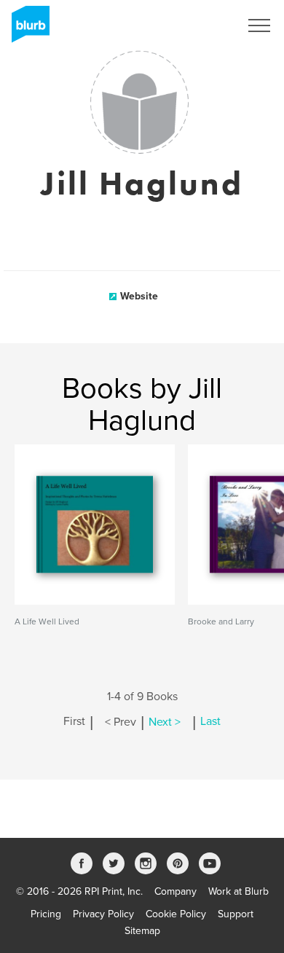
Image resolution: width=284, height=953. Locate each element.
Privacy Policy (103, 914)
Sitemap (142, 931)
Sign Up (202, 25)
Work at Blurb (238, 891)
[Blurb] (26, 29)
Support (235, 914)
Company (175, 891)
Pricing (46, 914)
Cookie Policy (176, 914)
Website (139, 296)
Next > (165, 722)
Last (210, 722)
